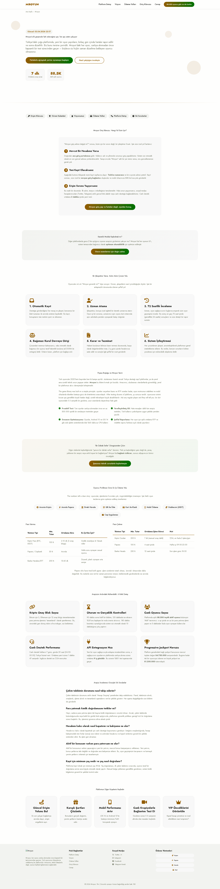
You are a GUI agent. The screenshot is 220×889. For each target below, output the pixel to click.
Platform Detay (105, 4)
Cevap (157, 4)
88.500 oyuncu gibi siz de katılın (179, 4)
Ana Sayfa (29, 12)
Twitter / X (118, 855)
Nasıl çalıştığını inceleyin (89, 60)
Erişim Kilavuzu (37, 116)
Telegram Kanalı (120, 864)
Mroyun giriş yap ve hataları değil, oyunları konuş (110, 207)
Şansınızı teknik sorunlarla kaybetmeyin (110, 463)
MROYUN (32, 4)
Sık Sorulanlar (141, 116)
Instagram (118, 858)
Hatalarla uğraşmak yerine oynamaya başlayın (49, 60)
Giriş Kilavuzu (145, 4)
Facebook (118, 861)
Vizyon (118, 4)
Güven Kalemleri (59, 116)
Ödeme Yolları (130, 4)
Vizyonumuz (79, 116)
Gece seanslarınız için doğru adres (110, 251)
